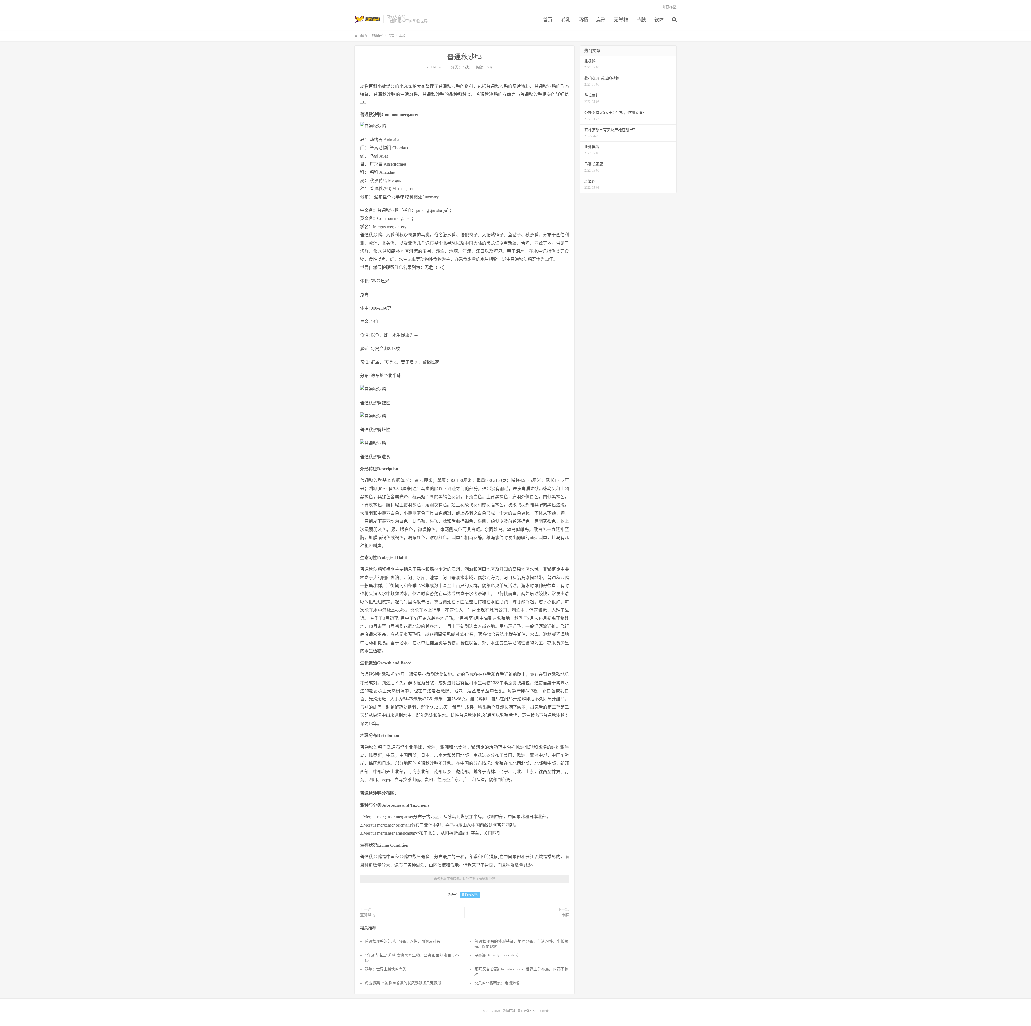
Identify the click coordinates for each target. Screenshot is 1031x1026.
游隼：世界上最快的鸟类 (385, 969)
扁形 (601, 20)
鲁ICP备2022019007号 (533, 1011)
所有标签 (669, 7)
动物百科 (367, 19)
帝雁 (565, 915)
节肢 (641, 20)
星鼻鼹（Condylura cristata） (497, 955)
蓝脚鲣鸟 (367, 915)
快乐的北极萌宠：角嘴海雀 (497, 983)
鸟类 (391, 35)
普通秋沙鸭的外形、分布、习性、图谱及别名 (402, 941)
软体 (659, 20)
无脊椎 (621, 20)
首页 (548, 20)
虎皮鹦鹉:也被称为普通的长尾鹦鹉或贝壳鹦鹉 (403, 983)
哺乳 (565, 20)
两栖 (583, 20)
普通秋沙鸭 (464, 57)
